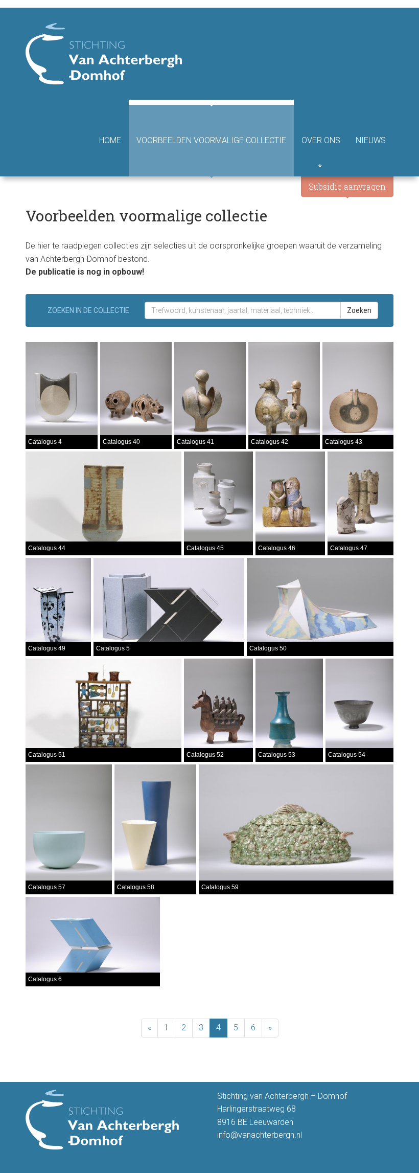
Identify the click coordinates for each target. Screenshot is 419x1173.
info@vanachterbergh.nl (259, 1135)
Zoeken (359, 310)
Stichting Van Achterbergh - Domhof (104, 53)
